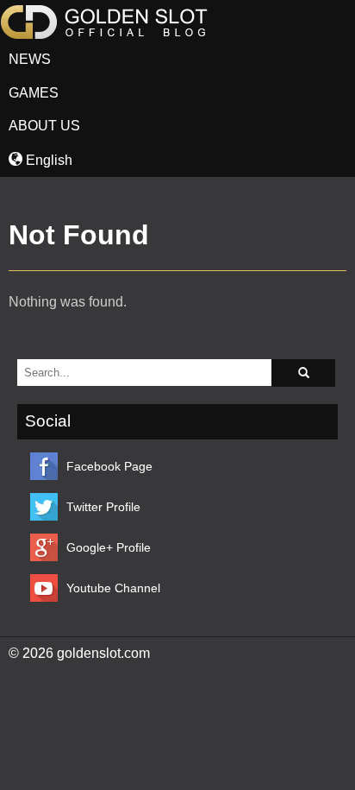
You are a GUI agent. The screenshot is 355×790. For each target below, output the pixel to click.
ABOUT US (44, 125)
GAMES (34, 92)
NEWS (30, 59)
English (47, 160)
